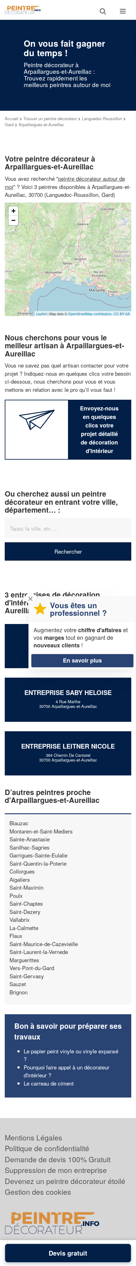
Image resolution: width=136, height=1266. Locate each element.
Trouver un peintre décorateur (50, 118)
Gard (9, 124)
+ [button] (13, 211)
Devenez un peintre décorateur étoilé (65, 1181)
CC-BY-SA (122, 313)
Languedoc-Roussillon (102, 118)
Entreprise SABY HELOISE (68, 692)
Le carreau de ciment (49, 1083)
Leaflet (41, 313)
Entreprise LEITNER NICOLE (68, 746)
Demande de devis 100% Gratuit (57, 1159)
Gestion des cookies (38, 1192)
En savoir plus (82, 660)
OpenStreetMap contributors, (91, 313)
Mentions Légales (33, 1137)
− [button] (13, 220)
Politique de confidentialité (47, 1148)
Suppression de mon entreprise (56, 1170)
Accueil (11, 118)
